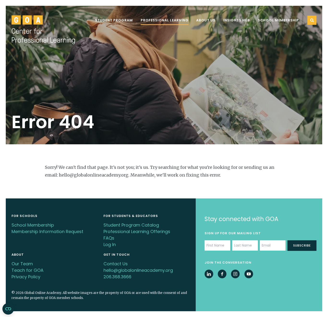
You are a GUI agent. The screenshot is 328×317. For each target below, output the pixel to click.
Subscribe (302, 245)
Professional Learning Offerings (136, 231)
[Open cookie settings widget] (8, 309)
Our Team (22, 264)
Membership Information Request (47, 231)
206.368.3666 (117, 277)
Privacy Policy (26, 277)
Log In (109, 244)
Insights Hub (236, 20)
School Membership (278, 20)
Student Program (114, 20)
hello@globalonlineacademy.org (138, 270)
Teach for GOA (27, 270)
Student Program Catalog (131, 225)
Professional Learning (164, 20)
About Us (205, 20)
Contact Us (115, 264)
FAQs (108, 238)
